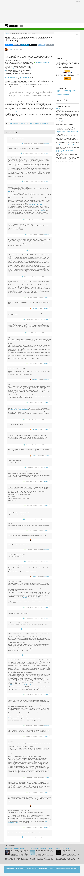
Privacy (25, 868)
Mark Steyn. (31, 123)
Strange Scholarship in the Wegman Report (19, 409)
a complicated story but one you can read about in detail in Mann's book (23, 111)
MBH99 (9, 191)
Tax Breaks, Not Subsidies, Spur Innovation (66, 90)
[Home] (17, 25)
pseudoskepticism (35, 214)
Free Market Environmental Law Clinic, (20, 714)
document (16, 74)
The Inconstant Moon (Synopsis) (63, 848)
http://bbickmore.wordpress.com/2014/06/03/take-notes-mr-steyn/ (22, 684)
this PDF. (10, 717)
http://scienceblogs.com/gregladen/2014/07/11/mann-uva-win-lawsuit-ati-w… (24, 597)
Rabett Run (43, 210)
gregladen (8, 33)
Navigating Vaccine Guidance (63, 94)
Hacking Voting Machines (62, 120)
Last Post (58, 108)
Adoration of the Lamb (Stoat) (35, 204)
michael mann (38, 123)
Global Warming (24, 123)
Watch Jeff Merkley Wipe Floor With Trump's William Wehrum (66, 151)
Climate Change (16, 123)
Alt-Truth (10, 123)
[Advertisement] (42, 11)
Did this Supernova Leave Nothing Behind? (14, 848)
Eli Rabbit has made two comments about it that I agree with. (18, 76)
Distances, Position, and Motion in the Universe (41, 848)
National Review (44, 123)
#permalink (46, 143)
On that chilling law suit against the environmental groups (67, 132)
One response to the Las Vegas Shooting (65, 144)
